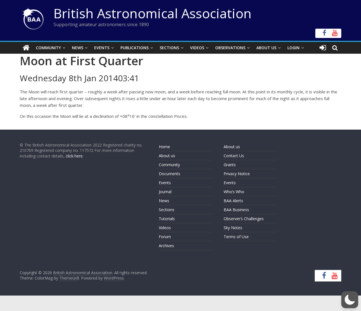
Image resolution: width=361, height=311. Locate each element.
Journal (165, 191)
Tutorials (167, 218)
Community (48, 47)
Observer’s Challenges (244, 218)
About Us (266, 47)
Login (293, 47)
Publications (134, 47)
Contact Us (234, 155)
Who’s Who (234, 191)
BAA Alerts (233, 200)
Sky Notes (233, 227)
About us (167, 155)
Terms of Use (236, 236)
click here (74, 156)
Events (101, 47)
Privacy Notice (237, 173)
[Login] (323, 48)
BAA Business (236, 209)
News (77, 47)
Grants (230, 164)
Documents (169, 173)
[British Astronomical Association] (26, 48)
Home (164, 146)
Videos (197, 47)
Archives (166, 245)
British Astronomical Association (153, 13)
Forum (165, 236)
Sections (169, 47)
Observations (230, 47)
